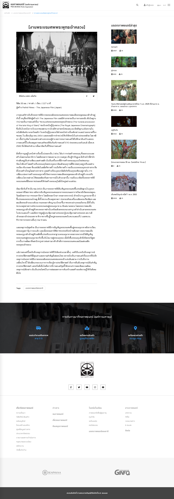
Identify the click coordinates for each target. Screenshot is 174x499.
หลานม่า (114, 46)
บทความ (128, 412)
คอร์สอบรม (93, 425)
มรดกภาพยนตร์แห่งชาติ (34, 288)
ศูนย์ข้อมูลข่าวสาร (23, 429)
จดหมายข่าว (130, 421)
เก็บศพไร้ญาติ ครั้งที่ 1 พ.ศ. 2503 (124, 194)
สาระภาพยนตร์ (131, 407)
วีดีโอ (127, 416)
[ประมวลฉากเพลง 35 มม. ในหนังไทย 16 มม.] (128, 162)
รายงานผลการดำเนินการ (26, 437)
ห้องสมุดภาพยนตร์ (60, 426)
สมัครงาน (20, 445)
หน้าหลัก (7, 13)
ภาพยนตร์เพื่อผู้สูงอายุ (97, 412)
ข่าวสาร (56, 407)
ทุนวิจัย (92, 416)
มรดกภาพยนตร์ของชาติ (22, 13)
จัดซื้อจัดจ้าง (21, 449)
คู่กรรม (114, 70)
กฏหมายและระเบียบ (23, 441)
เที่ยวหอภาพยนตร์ (60, 420)
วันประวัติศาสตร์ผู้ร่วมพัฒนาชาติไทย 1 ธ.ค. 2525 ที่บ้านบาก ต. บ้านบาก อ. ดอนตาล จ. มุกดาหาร (135, 105)
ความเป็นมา (20, 412)
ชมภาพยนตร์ (58, 413)
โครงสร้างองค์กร (23, 425)
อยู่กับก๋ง (114, 129)
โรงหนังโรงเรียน (95, 407)
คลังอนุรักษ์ (20, 421)
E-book (128, 425)
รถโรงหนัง (93, 421)
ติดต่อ (127, 430)
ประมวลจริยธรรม (23, 433)
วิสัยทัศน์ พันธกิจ (22, 416)
